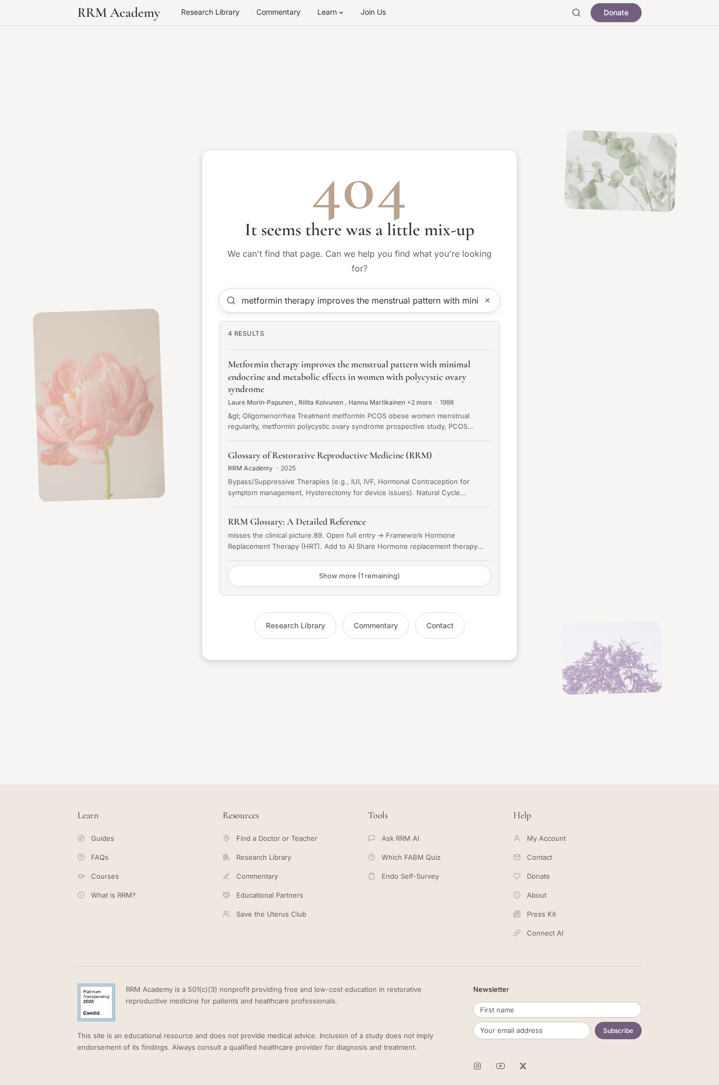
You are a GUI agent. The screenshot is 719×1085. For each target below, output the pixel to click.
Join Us (373, 11)
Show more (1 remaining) (359, 575)
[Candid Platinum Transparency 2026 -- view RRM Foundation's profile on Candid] (96, 1002)
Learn (327, 11)
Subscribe (618, 1030)
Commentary (278, 11)
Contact (440, 625)
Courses (105, 876)
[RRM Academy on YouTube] (500, 1066)
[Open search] (576, 13)
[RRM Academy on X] (523, 1066)
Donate (616, 12)
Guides (102, 838)
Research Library (210, 11)
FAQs (99, 857)
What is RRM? (113, 895)
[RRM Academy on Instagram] (477, 1066)
